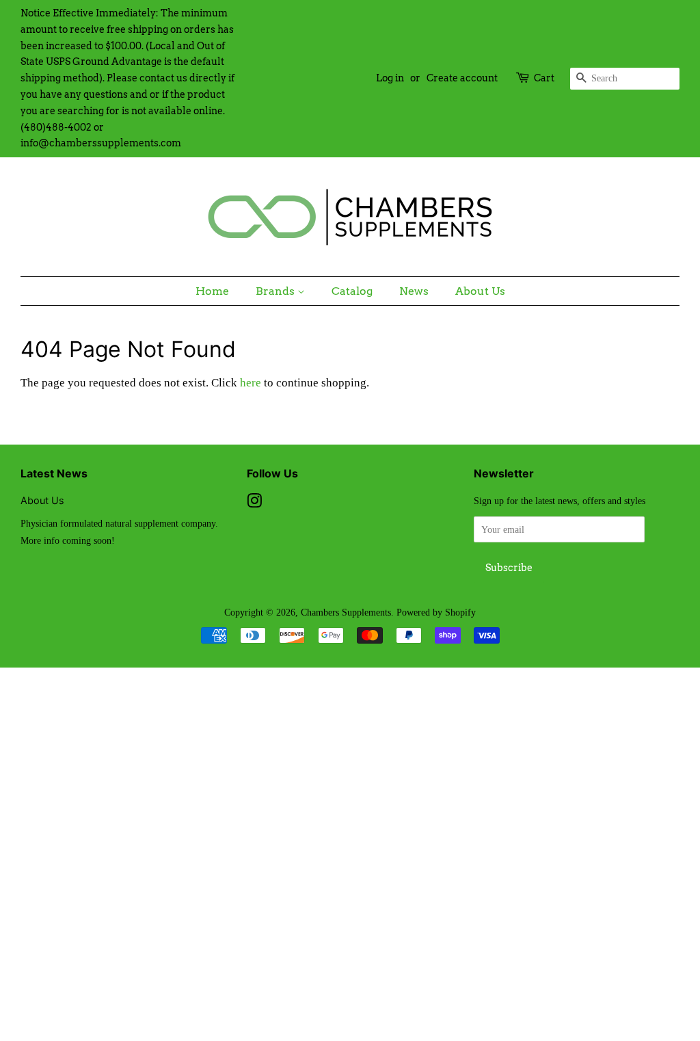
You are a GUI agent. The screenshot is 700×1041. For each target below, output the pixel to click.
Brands (276, 291)
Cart (544, 78)
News (414, 291)
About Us (480, 291)
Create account (462, 78)
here (250, 382)
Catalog (352, 291)
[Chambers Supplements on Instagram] (254, 503)
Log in (390, 78)
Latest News (54, 473)
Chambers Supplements (346, 612)
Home (212, 291)
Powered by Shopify (436, 612)
